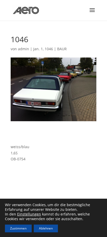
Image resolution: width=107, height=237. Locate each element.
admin (23, 48)
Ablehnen (46, 228)
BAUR (62, 48)
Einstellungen (29, 214)
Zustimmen (18, 228)
